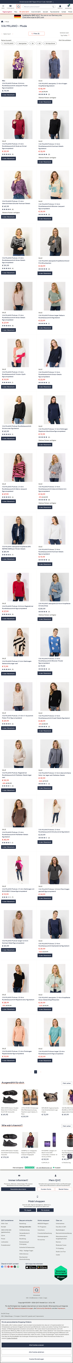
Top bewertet (54, 12)
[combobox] (37, 6)
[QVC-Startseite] (2, 22)
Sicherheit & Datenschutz (27, 1247)
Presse (3, 1238)
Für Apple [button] (27, 1210)
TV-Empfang (60, 1248)
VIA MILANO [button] (8, 43)
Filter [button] (36, 33)
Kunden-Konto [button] (46, 1189)
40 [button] (39, 43)
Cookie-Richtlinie (11, 1338)
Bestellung (22, 1223)
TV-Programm (42, 1227)
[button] (3, 7)
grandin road (31, 1316)
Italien (41, 1298)
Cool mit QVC (36, 12)
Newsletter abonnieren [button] (18, 1189)
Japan (45, 1298)
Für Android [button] (45, 1210)
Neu (15, 12)
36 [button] (32, 43)
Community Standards (44, 1308)
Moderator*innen (61, 1245)
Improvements (40, 1316)
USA (27, 1298)
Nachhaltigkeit (60, 1230)
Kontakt (3, 1227)
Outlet (58, 1255)
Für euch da (41, 1239)
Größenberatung (24, 1230)
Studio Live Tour (61, 1251)
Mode (70, 12)
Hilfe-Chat (4, 1223)
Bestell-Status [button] (63, 1189)
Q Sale (63, 12)
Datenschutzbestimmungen (23, 1308)
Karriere (58, 1242)
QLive (3, 1235)
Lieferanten (4, 1242)
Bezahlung (22, 1238)
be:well (45, 12)
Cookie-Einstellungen (36, 1359)
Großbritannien (34, 1298)
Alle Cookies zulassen (36, 1345)
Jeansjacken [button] (22, 43)
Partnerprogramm (43, 1236)
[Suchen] (53, 6)
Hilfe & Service (23, 1254)
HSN (2, 1316)
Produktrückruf (5, 1245)
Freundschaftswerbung (45, 1233)
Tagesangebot (7, 12)
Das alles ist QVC (61, 1227)
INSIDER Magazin (43, 1223)
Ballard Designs (9, 1316)
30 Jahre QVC (24, 12)
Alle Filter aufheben (65, 40)
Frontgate (17, 1316)
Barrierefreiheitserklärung (64, 1233)
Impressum (61, 1308)
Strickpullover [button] (50, 43)
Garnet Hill (24, 1316)
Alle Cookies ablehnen (36, 1352)
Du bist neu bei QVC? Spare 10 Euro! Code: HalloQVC (36, 2)
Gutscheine (41, 1230)
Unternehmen (60, 1223)
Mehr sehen (67, 1083)
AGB (9, 1308)
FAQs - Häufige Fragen (26, 1250)
